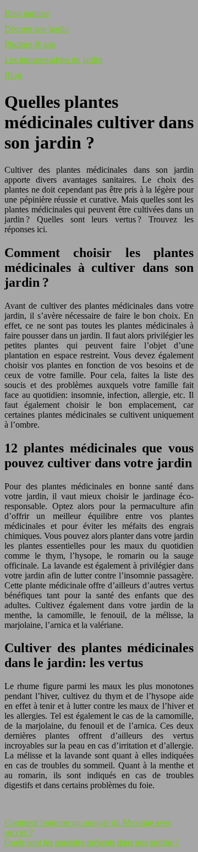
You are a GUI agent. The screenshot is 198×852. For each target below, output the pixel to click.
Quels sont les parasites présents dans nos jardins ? (91, 842)
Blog (12, 75)
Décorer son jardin (36, 29)
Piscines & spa (29, 44)
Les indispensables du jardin (53, 59)
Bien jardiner (27, 13)
